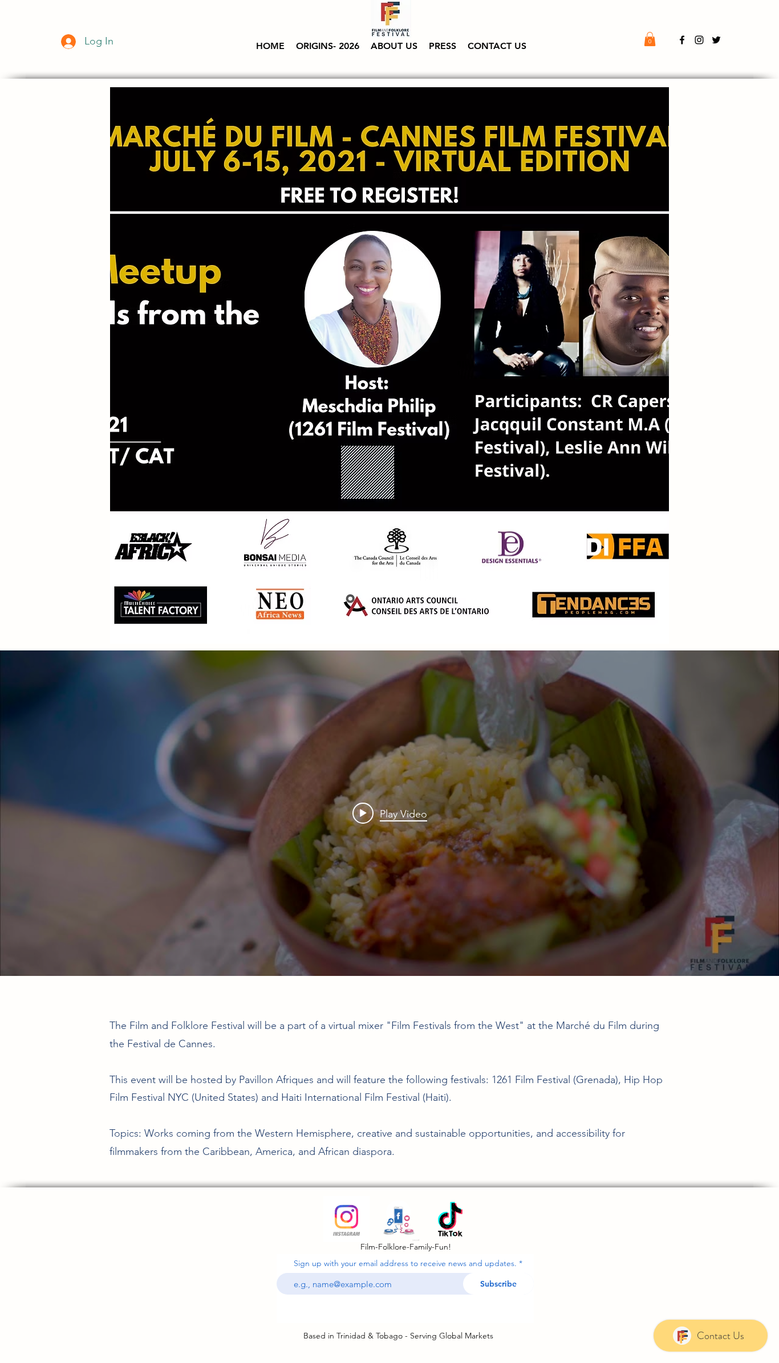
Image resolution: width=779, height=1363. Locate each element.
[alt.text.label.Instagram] (699, 40)
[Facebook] (398, 1219)
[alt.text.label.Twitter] (716, 40)
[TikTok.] (450, 1219)
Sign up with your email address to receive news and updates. (405, 1263)
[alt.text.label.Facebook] (682, 40)
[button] (394, 46)
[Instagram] (346, 1219)
